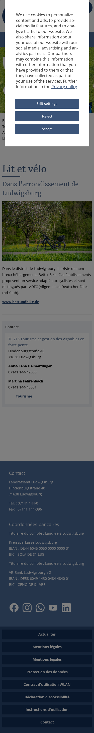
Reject (47, 116)
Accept (47, 129)
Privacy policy (64, 86)
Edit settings (47, 103)
